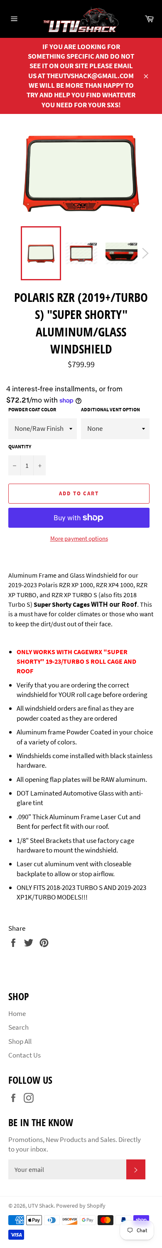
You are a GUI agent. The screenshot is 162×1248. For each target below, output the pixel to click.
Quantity (19, 446)
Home (17, 1013)
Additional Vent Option (110, 409)
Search (18, 1027)
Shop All (20, 1041)
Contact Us (24, 1055)
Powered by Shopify (81, 1205)
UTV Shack (41, 1205)
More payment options (79, 538)
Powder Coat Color (32, 409)
